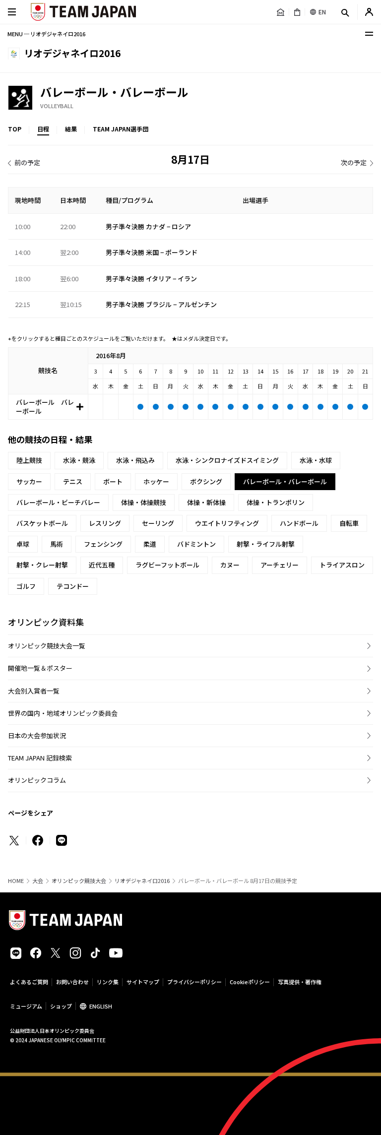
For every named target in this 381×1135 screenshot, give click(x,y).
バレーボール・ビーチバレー (58, 502)
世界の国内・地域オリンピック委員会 (63, 713)
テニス (72, 481)
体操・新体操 (206, 502)
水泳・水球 (316, 460)
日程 (43, 129)
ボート (113, 481)
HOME (16, 880)
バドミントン (196, 544)
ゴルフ (26, 586)
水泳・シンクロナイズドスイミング (227, 460)
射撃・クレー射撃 (42, 564)
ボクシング (206, 481)
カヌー (230, 564)
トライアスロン (342, 564)
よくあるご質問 (29, 982)
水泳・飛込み (135, 460)
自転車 (349, 523)
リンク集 (108, 982)
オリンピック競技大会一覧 (46, 645)
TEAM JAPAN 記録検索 (40, 757)
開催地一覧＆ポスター (40, 668)
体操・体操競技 (143, 502)
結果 (71, 129)
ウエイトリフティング (227, 523)
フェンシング (103, 544)
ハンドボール (299, 523)
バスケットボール (42, 523)
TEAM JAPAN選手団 (120, 129)
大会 (37, 880)
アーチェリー (279, 564)
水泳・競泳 (79, 460)
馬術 (56, 544)
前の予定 (27, 162)
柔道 (149, 544)
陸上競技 (29, 460)
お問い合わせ (72, 982)
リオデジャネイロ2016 (142, 880)
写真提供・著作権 (299, 982)
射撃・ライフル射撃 (266, 544)
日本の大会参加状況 (37, 735)
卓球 (22, 544)
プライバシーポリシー (194, 982)
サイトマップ (143, 982)
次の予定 (354, 162)
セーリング (158, 523)
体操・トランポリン (276, 502)
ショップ (61, 1006)
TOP (14, 129)
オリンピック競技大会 (79, 880)
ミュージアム (26, 1006)
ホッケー (156, 481)
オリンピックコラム (37, 780)
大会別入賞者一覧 (34, 690)
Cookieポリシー (250, 982)
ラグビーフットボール (167, 564)
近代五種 (102, 564)
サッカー (29, 481)
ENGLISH (100, 1006)
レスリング (105, 523)
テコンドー (73, 586)
